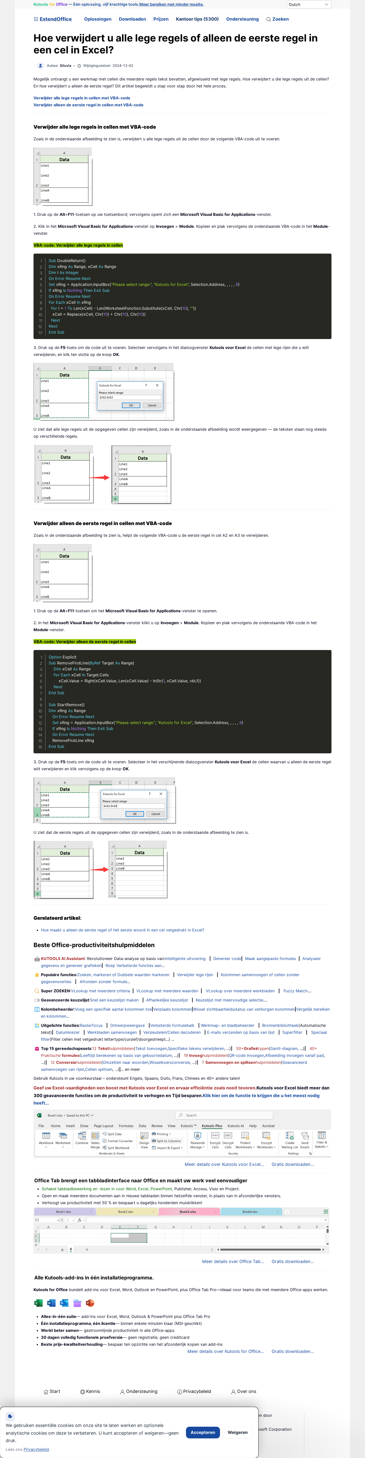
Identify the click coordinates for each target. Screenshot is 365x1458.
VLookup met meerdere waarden (167, 990)
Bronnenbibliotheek (280, 1025)
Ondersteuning (242, 19)
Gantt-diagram (284, 1048)
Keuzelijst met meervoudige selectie (229, 1000)
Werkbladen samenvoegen (112, 1032)
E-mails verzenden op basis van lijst (241, 1032)
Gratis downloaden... (293, 1164)
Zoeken (280, 19)
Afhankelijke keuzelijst (167, 1000)
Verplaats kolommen (172, 1009)
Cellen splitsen (98, 1069)
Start (55, 1391)
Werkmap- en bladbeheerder (228, 1025)
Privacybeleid (197, 1391)
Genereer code (227, 958)
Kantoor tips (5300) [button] (197, 19)
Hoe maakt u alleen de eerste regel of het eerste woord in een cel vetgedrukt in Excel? (122, 929)
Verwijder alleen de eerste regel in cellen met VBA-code (89, 104)
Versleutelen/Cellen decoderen (172, 1032)
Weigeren (238, 1432)
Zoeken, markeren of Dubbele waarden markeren (123, 974)
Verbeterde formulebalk (172, 1025)
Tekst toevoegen (151, 1048)
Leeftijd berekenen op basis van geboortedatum (126, 1055)
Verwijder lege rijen (195, 974)
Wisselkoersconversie (169, 1062)
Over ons (246, 1391)
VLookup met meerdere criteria (100, 990)
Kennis (93, 1391)
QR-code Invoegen (246, 1055)
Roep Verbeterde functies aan (133, 965)
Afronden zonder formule (103, 981)
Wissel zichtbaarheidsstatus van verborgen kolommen (244, 1009)
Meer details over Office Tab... (233, 1261)
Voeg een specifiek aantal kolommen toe (113, 1009)
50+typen (252, 1048)
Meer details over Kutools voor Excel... (224, 1164)
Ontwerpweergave (127, 1025)
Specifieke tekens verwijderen (196, 1048)
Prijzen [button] (161, 19)
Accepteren (203, 1432)
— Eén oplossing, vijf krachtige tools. (119, 4)
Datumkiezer (68, 1032)
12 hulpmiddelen (113, 1048)
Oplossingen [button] (97, 19)
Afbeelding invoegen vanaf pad (294, 1055)
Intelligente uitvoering (185, 958)
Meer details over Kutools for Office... (225, 1351)
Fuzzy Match (295, 990)
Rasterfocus (91, 1025)
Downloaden (132, 19)
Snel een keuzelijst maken (114, 1000)
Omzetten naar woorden (125, 1062)
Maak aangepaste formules (270, 958)
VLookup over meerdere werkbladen (240, 990)
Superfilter (292, 1032)
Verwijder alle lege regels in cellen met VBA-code (82, 97)
